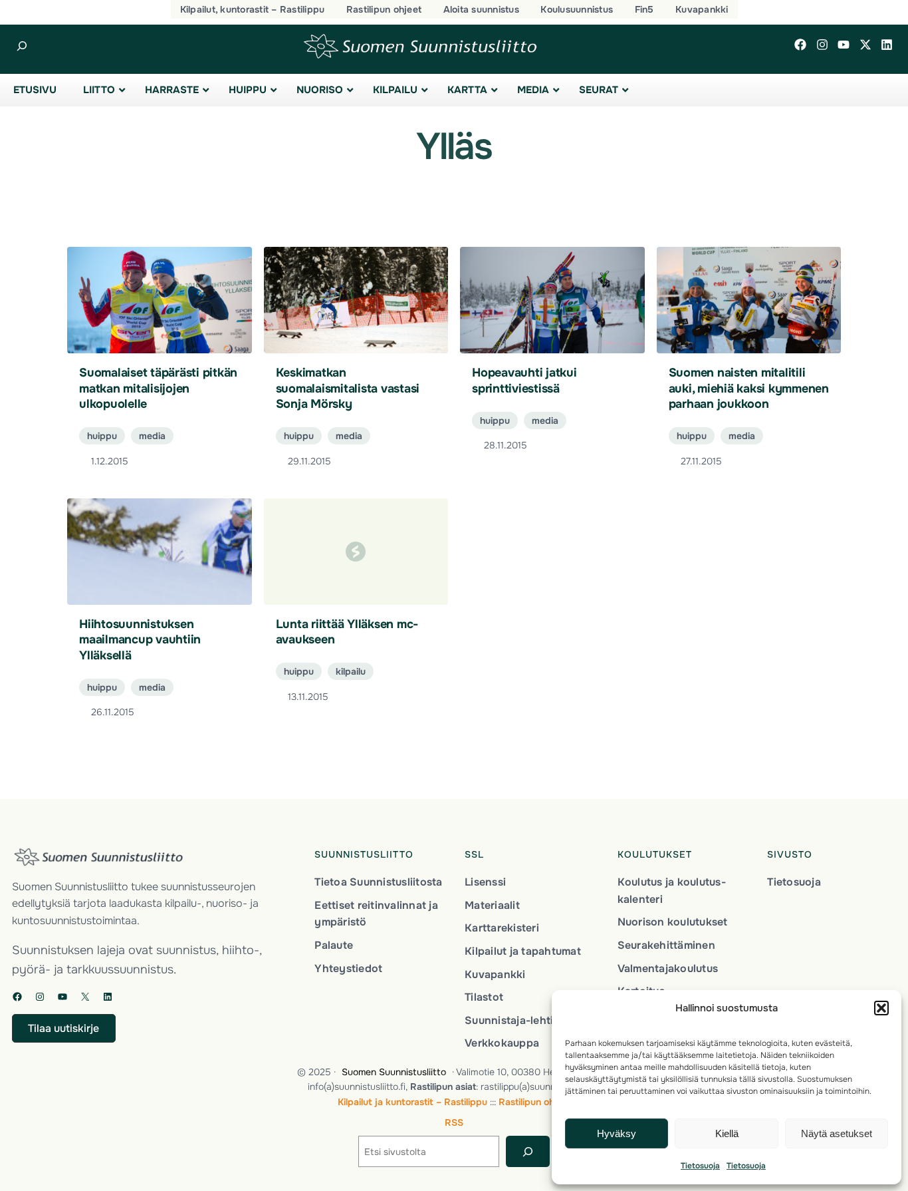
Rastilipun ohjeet (535, 1102)
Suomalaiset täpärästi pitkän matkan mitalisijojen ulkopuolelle (158, 388)
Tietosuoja (700, 1165)
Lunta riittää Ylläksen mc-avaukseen (347, 632)
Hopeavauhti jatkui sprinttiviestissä (524, 380)
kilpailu (351, 671)
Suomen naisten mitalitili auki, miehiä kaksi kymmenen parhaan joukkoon (749, 388)
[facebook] (800, 44)
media (152, 436)
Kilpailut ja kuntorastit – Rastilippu (412, 1102)
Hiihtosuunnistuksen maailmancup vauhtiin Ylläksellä (140, 640)
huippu (102, 436)
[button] (881, 1008)
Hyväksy (616, 1133)
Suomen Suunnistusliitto (394, 1072)
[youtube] (843, 44)
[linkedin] (886, 44)
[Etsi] (527, 1151)
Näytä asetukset (836, 1133)
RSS (454, 1122)
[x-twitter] (865, 44)
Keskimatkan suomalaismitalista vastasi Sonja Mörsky (348, 388)
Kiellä (726, 1133)
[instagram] (822, 44)
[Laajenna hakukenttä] (21, 46)
